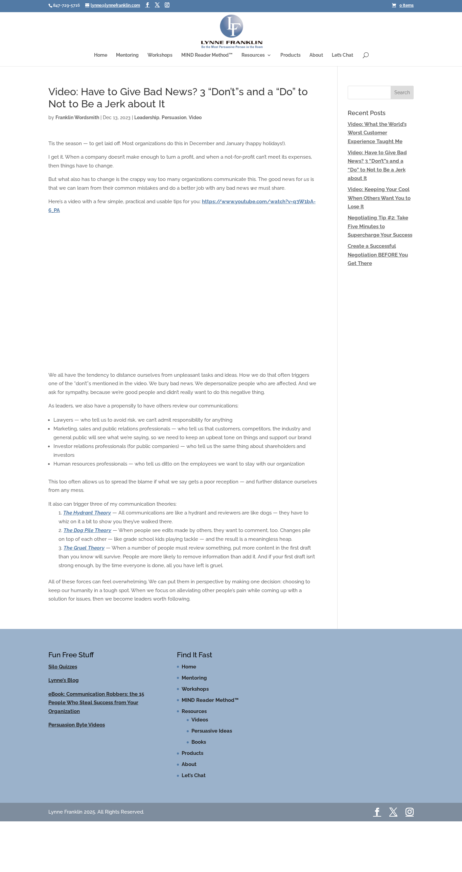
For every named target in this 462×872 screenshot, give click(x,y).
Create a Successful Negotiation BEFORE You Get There (378, 254)
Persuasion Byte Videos (76, 725)
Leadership (146, 117)
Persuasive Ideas (211, 731)
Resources (253, 55)
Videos (199, 720)
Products (290, 55)
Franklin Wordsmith (77, 117)
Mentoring (127, 55)
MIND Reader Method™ (207, 55)
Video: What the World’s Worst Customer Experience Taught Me (377, 132)
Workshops (159, 55)
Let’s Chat (342, 55)
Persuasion (174, 117)
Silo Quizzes (62, 667)
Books (198, 742)
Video (195, 117)
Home (100, 55)
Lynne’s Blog (63, 680)
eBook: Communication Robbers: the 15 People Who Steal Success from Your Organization (96, 702)
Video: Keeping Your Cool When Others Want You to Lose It (379, 198)
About (316, 55)
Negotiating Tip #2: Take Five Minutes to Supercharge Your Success (380, 226)
